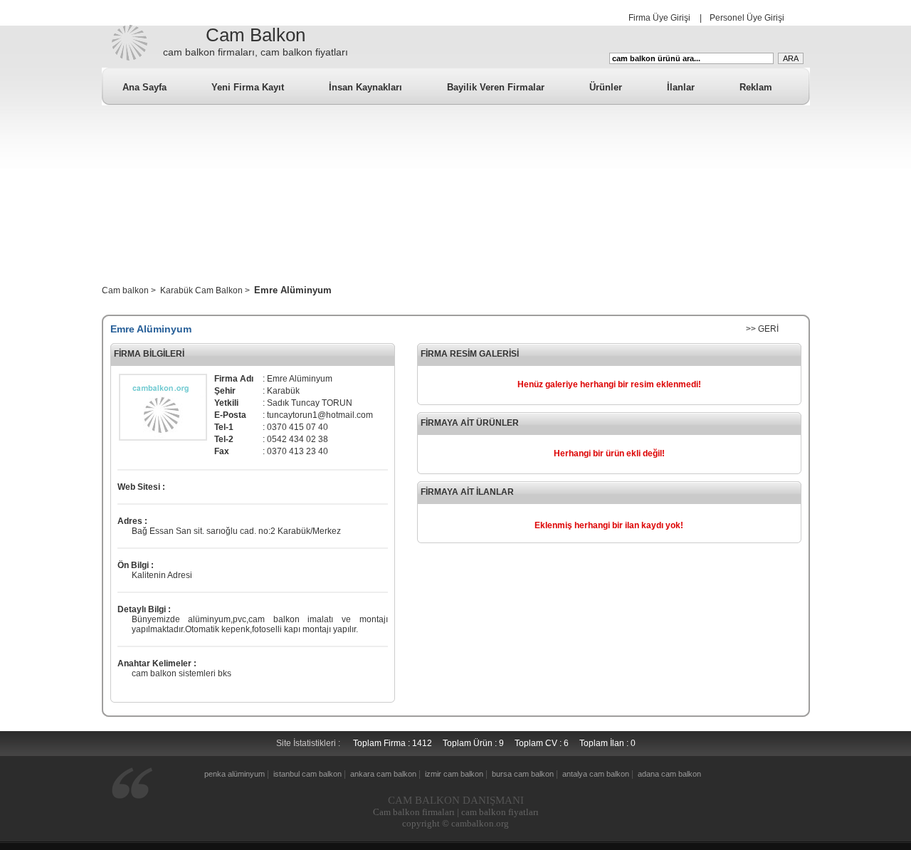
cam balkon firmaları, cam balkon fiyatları (255, 52)
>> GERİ (762, 329)
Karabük (294, 531)
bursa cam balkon (523, 774)
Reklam (755, 87)
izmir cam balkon (454, 774)
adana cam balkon (669, 774)
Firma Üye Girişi (659, 18)
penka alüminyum (234, 774)
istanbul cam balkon (307, 774)
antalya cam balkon (595, 774)
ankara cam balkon (383, 774)
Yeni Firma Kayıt (247, 87)
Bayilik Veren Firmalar (495, 87)
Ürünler (605, 87)
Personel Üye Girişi (747, 18)
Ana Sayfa (144, 87)
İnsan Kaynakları (365, 87)
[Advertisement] (456, 205)
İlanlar (681, 87)
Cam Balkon (255, 35)
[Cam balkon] (129, 60)
